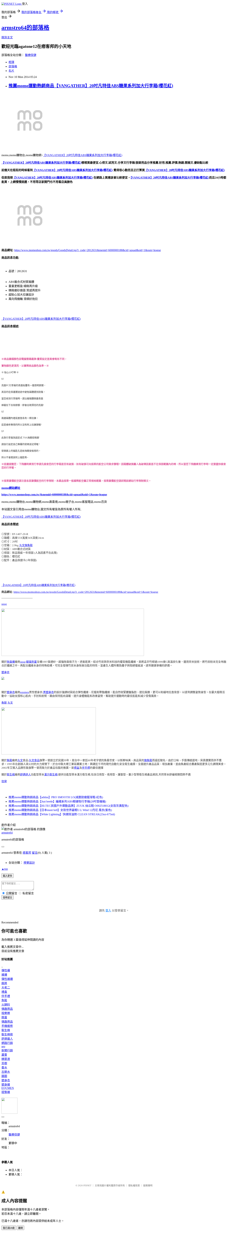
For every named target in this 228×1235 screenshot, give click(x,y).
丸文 (10, 702)
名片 (11, 70)
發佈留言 (7, 897)
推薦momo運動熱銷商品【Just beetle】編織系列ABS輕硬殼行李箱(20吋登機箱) (57, 801)
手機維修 (7, 1025)
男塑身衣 (48, 692)
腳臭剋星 (31, 661)
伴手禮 (86, 767)
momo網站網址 (10, 487)
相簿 (11, 62)
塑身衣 (5, 672)
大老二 (5, 987)
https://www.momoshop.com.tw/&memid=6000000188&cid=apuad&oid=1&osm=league (54, 494)
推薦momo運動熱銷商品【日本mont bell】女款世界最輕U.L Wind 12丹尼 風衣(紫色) (60, 810)
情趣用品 (7, 1008)
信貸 (4, 781)
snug (4, 604)
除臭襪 (11, 661)
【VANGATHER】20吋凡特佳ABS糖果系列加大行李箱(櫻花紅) (82, 155)
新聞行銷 (7, 1050)
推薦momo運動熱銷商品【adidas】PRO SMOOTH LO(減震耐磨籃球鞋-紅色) (56, 797)
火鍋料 (5, 1004)
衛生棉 (11, 774)
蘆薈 (4, 1054)
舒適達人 (25, 774)
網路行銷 (7, 1043)
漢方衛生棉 (51, 774)
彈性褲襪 (7, 978)
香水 (4, 1067)
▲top (4, 868)
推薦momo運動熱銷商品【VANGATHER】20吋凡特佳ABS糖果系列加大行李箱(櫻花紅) (91, 85)
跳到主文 (7, 37)
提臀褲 (5, 1092)
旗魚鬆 (148, 760)
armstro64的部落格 (25, 27)
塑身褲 (5, 1084)
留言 (35, 852)
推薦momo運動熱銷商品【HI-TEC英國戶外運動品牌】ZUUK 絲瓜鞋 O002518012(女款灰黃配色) (68, 805)
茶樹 (4, 1063)
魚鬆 (4, 702)
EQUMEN (7, 1088)
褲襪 (4, 974)
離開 (20, 1228)
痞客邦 (27, 852)
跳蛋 (4, 1017)
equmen (24, 692)
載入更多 (7, 875)
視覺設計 (29, 862)
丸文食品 (34, 760)
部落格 (13, 66)
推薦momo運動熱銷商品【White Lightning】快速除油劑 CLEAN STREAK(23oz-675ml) (62, 814)
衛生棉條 (7, 1034)
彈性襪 (5, 970)
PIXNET (87, 1185)
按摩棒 (5, 1013)
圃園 (4, 1076)
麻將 (4, 983)
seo (3, 1046)
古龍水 (5, 1071)
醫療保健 (30, 55)
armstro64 (7, 832)
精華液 (5, 1059)
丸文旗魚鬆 (26, 545)
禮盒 (76, 767)
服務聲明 (147, 1185)
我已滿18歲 (9, 1228)
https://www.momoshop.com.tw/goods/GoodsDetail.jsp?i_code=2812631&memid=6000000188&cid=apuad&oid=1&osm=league (87, 250)
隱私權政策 (134, 1185)
